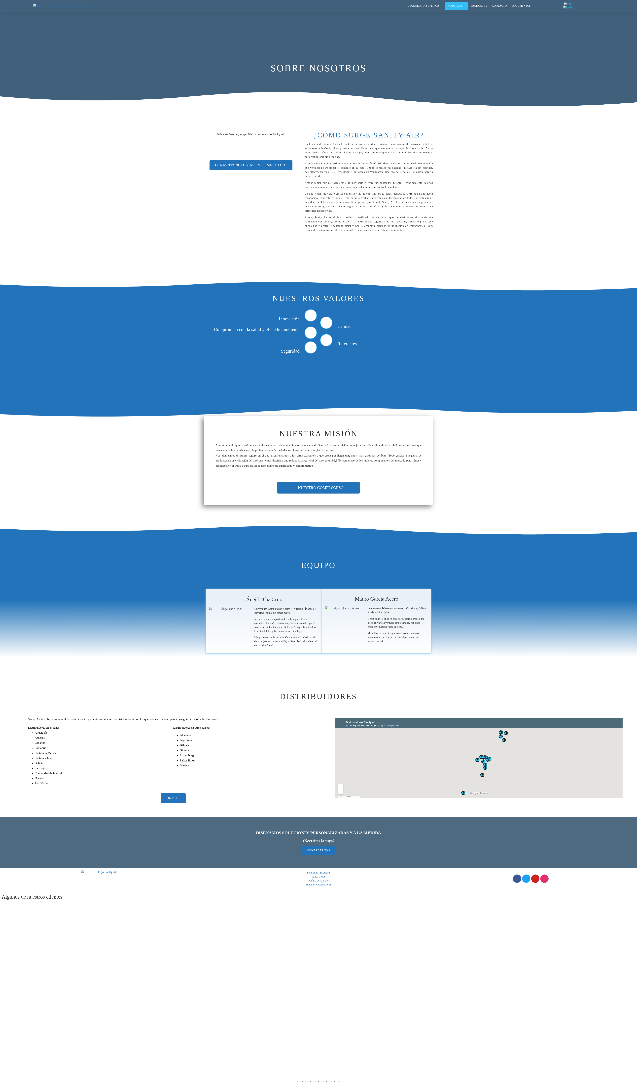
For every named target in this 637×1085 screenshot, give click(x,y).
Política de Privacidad (318, 872)
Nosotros (455, 5)
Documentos (521, 5)
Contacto (499, 5)
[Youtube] (535, 879)
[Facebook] (517, 879)
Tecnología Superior (423, 5)
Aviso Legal (318, 876)
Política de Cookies (318, 880)
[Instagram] (544, 879)
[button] (251, 165)
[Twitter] (526, 879)
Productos (479, 5)
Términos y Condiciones (318, 884)
